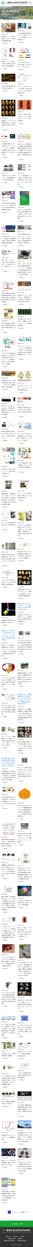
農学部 (20, 1238)
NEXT (23, 1212)
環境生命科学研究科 (9, 1240)
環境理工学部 (11, 1238)
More (5, 43)
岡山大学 (8, 1236)
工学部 (22, 1236)
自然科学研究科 (22, 1240)
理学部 (16, 1236)
